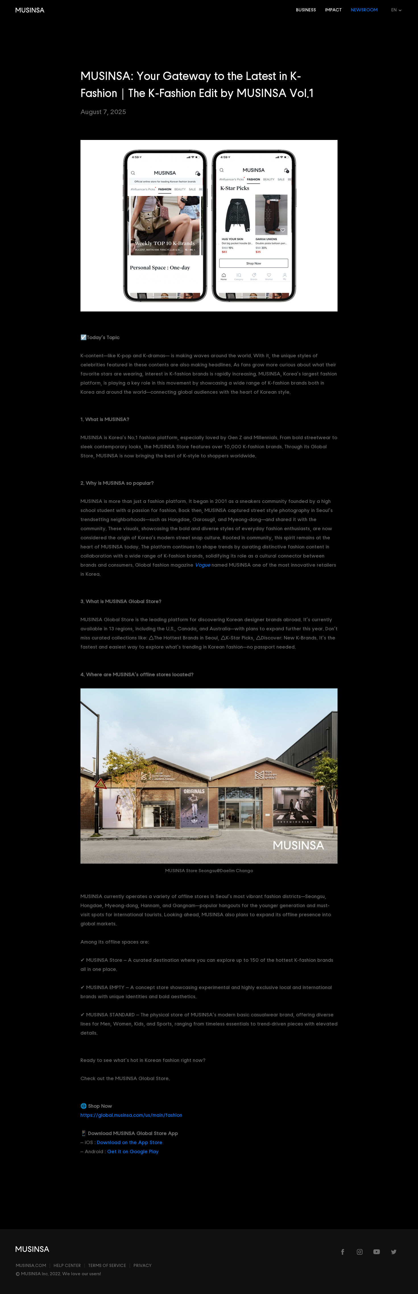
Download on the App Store (129, 1142)
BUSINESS (306, 10)
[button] (392, 10)
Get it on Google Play (133, 1151)
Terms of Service (107, 1266)
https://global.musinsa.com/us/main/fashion (131, 1115)
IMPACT (333, 10)
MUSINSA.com (31, 1266)
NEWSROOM (364, 10)
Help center (67, 1266)
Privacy (142, 1266)
